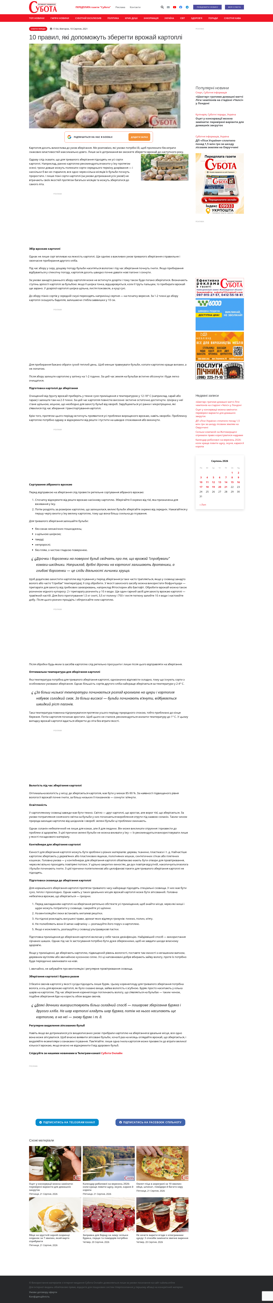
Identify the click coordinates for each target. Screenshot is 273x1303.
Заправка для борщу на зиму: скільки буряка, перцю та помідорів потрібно (105, 1236)
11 (207, 482)
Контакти (135, 7)
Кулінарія (201, 114)
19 (213, 486)
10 (201, 482)
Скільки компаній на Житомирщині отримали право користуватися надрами (219, 433)
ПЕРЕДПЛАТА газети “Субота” (93, 7)
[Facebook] (181, 7)
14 (225, 482)
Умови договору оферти (43, 1292)
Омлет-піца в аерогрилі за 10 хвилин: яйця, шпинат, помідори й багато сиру (159, 1185)
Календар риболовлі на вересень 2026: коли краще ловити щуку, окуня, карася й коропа (108, 1186)
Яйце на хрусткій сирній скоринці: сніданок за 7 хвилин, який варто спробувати (49, 1238)
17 (201, 486)
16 (238, 482)
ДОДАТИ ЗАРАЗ (139, 137)
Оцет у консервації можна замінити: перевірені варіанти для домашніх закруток (51, 1186)
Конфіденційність (39, 1296)
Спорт (199, 92)
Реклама (120, 7)
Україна (231, 114)
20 (219, 486)
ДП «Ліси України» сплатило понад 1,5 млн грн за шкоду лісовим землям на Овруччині (217, 144)
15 (232, 482)
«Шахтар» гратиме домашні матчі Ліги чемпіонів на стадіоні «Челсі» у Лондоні (219, 100)
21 (225, 486)
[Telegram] (187, 7)
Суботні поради (217, 114)
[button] (162, 7)
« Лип (203, 504)
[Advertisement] (108, 219)
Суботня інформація (215, 92)
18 (207, 486)
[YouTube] (174, 7)
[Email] (168, 7)
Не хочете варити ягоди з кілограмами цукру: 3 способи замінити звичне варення (162, 1236)
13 (219, 482)
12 (213, 482)
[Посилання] (43, 7)
